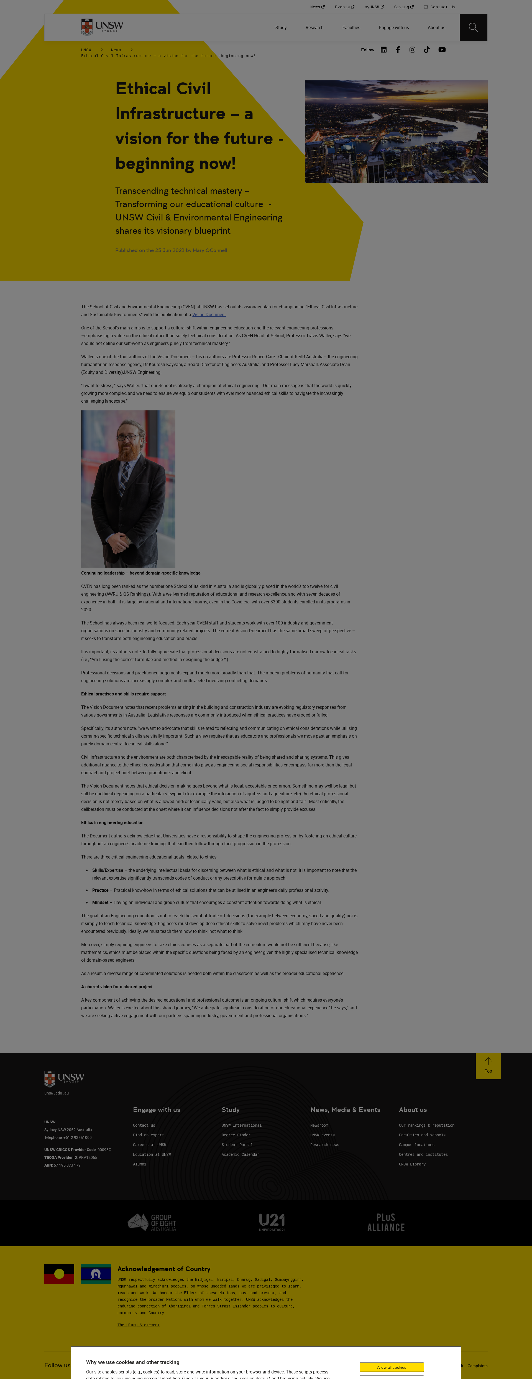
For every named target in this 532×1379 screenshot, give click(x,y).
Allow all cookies (391, 1367)
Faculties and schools (422, 1134)
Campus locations (416, 1144)
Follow (367, 49)
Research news (324, 1144)
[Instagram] (412, 49)
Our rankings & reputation (426, 1125)
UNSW (86, 49)
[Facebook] (398, 49)
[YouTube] (441, 49)
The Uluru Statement (138, 1324)
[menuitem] (282, 27)
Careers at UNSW (149, 1144)
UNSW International (242, 1125)
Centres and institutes (423, 1154)
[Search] (473, 27)
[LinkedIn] (384, 49)
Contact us (144, 1125)
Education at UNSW (152, 1154)
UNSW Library (412, 1164)
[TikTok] (427, 49)
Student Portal (237, 1144)
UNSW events (322, 1134)
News (116, 49)
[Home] (102, 27)
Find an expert (148, 1134)
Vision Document (209, 314)
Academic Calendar (240, 1154)
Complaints (477, 1365)
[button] (488, 1066)
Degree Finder (236, 1134)
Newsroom (319, 1125)
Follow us (57, 1365)
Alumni (139, 1164)
